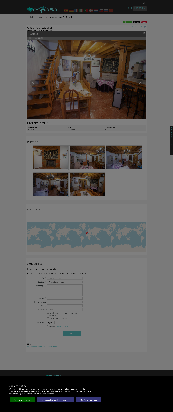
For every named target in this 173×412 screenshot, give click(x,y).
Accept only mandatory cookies (55, 400)
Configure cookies (88, 400)
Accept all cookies (22, 400)
